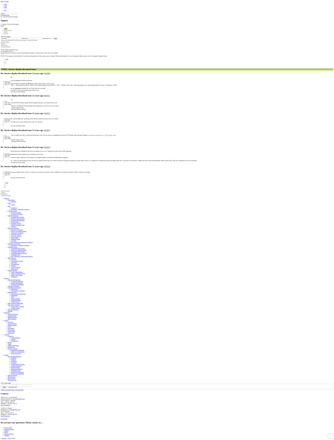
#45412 (47, 96)
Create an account (32, 40)
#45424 (47, 166)
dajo (5, 101)
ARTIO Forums (5, 42)
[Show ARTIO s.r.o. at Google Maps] (19, 399)
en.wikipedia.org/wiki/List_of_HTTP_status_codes (102, 135)
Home (2, 26)
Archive (3, 43)
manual (45, 151)
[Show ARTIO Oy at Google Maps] (14, 409)
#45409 (47, 73)
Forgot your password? (7, 40)
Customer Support (6, 46)
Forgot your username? (20, 40)
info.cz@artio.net (5, 405)
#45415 (47, 130)
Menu (2, 1)
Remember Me (13, 387)
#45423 (47, 147)
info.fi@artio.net (5, 416)
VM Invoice (4, 45)
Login (4, 387)
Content (6, 1)
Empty (9, 383)
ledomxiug (7, 81)
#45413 (47, 113)
